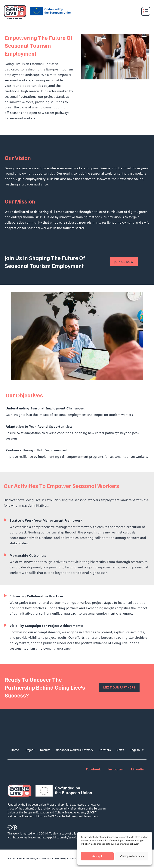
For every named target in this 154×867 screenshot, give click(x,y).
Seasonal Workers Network (74, 750)
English (135, 750)
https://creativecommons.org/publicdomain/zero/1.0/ (46, 837)
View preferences (132, 856)
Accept (97, 856)
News (120, 750)
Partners (105, 750)
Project (30, 750)
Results (45, 750)
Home (15, 750)
